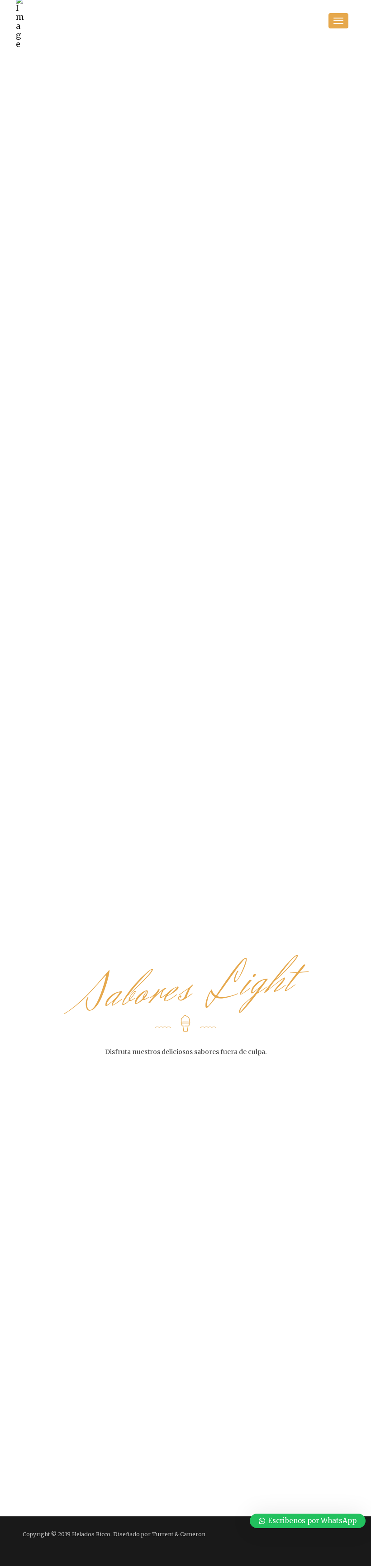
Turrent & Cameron (178, 1534)
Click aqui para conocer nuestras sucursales (277, 1431)
